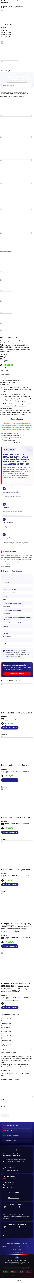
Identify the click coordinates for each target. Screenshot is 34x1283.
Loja (5, 92)
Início (1, 92)
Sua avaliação (5, 1070)
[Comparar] (3, 1011)
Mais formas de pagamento (11, 361)
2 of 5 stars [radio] (11, 1073)
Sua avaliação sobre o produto (10, 1079)
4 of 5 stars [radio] (24, 1073)
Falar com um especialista (17, 673)
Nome (3, 1099)
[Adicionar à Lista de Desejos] (3, 980)
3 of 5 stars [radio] (18, 1073)
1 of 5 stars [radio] (4, 1073)
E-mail (3, 1107)
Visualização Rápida (8, 1011)
